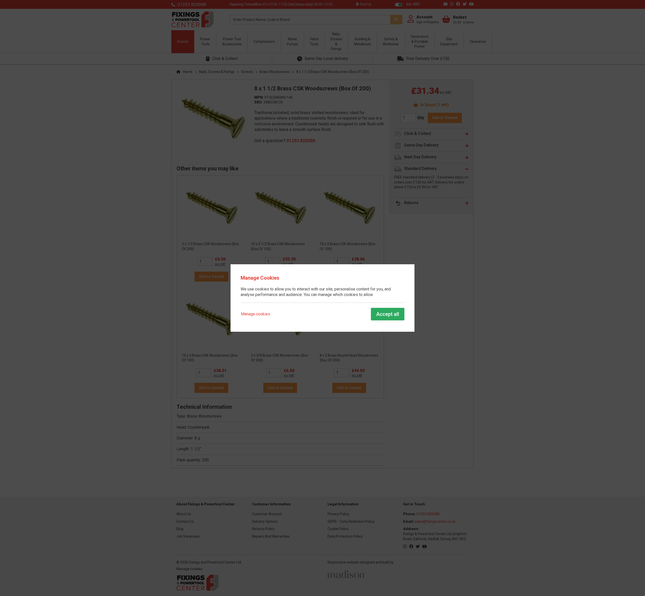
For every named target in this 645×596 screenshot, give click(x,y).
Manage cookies (255, 314)
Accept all (387, 314)
